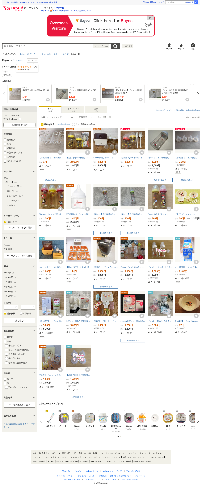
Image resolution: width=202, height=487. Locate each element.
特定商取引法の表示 (72, 479)
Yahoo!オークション (71, 471)
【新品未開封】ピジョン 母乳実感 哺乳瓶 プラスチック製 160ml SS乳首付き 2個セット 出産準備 (51, 321)
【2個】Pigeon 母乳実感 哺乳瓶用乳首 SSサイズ (78, 375)
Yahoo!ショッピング (112, 471)
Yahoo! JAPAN (149, 2)
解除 (20, 119)
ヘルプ (161, 2)
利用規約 (102, 476)
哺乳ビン (12, 191)
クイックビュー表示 (110, 117)
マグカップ (13, 200)
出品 (193, 49)
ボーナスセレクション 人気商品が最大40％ (71, 10)
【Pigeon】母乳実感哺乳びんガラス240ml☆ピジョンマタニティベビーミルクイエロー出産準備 (105, 214)
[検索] (196, 2)
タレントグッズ (96, 461)
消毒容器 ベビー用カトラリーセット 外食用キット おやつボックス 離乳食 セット (105, 321)
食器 (55, 54)
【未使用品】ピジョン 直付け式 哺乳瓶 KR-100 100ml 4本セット (51, 158)
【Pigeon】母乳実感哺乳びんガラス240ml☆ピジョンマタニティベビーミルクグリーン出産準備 (133, 214)
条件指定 (127, 46)
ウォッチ (181, 49)
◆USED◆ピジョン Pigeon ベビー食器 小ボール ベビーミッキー (187, 321)
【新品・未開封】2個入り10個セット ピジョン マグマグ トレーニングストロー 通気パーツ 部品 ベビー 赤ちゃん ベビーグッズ (78, 267)
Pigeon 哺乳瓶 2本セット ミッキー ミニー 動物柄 (160, 214)
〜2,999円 (10, 282)
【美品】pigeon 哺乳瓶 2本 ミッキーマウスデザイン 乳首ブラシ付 (78, 158)
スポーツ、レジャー (41, 457)
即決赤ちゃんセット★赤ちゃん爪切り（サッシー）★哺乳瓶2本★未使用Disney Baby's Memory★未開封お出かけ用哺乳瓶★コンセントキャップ (51, 375)
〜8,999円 (10, 296)
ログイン (45, 10)
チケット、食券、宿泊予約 (67, 461)
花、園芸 (50, 461)
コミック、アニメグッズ (114, 461)
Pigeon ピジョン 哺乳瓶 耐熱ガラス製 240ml (160, 158)
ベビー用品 (84, 461)
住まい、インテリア (27, 54)
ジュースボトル (15, 196)
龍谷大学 (189, 2)
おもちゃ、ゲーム (113, 453)
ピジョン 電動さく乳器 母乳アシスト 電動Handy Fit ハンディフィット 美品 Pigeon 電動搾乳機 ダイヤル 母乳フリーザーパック (78, 321)
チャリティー (138, 461)
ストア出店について (92, 479)
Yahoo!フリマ (92, 471)
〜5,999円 (10, 291)
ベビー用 (65, 54)
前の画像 (41, 421)
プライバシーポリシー (65, 476)
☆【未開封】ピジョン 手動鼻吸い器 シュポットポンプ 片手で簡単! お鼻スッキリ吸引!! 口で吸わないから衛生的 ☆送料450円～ (187, 267)
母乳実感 (8, 249)
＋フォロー (32, 60)
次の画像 (197, 421)
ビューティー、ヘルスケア (110, 457)
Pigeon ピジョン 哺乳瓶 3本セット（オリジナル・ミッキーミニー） (51, 214)
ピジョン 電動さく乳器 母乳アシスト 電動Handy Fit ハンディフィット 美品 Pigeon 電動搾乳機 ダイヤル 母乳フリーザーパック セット (160, 321)
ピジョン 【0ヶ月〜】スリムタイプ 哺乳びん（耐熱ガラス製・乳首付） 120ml (160, 267)
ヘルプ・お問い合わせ (129, 479)
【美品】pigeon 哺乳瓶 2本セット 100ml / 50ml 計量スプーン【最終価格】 (133, 158)
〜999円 (9, 272)
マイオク (169, 49)
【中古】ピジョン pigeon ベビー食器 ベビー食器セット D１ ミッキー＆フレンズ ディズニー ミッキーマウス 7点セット (187, 214)
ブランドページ (18, 60)
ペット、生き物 (157, 457)
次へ (197, 93)
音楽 (80, 453)
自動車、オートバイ (59, 457)
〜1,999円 (10, 277)
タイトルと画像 (99, 117)
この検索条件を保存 (20, 125)
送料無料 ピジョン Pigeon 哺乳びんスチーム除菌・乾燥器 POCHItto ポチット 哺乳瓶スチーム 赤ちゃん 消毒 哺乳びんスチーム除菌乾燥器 (105, 267)
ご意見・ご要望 (110, 479)
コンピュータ (55, 453)
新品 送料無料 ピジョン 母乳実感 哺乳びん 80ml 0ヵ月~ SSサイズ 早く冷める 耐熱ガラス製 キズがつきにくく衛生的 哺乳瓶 (78, 214)
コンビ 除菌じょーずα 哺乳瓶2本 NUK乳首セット (51, 267)
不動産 (128, 461)
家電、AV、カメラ (69, 453)
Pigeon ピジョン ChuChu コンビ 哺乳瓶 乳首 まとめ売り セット (133, 267)
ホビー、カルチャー (130, 453)
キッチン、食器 (44, 54)
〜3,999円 (10, 287)
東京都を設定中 (63, 124)
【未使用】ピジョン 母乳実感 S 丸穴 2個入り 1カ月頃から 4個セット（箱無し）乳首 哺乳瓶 (187, 158)
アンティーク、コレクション (151, 453)
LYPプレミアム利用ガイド (120, 476)
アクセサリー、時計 (89, 457)
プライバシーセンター (87, 476)
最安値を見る (50, 180)
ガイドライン (140, 476)
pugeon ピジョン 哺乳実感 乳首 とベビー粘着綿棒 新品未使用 (133, 321)
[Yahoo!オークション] (20, 7)
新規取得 (60, 7)
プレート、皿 (14, 186)
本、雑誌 (87, 453)
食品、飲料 (126, 457)
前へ (4, 93)
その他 (11, 205)
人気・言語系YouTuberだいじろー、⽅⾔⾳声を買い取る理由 (31, 2)
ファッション (74, 457)
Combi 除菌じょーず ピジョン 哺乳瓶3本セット (105, 158)
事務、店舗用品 (39, 461)
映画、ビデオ (98, 453)
